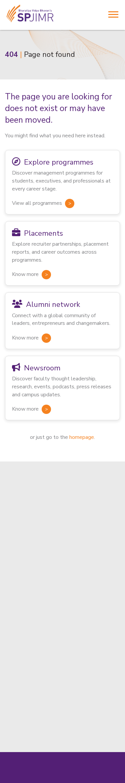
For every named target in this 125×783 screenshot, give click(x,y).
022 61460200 (60, 680)
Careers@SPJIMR (25, 629)
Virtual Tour (19, 562)
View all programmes (37, 203)
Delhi (12, 703)
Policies (56, 778)
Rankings (15, 619)
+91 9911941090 (25, 736)
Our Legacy (18, 600)
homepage (81, 437)
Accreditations (22, 609)
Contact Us (18, 572)
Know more (25, 274)
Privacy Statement (87, 778)
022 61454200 (22, 680)
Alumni (13, 581)
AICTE (38, 778)
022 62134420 (99, 680)
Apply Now (18, 552)
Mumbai (16, 646)
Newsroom (18, 590)
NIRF (23, 778)
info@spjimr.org (22, 687)
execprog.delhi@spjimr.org (35, 744)
